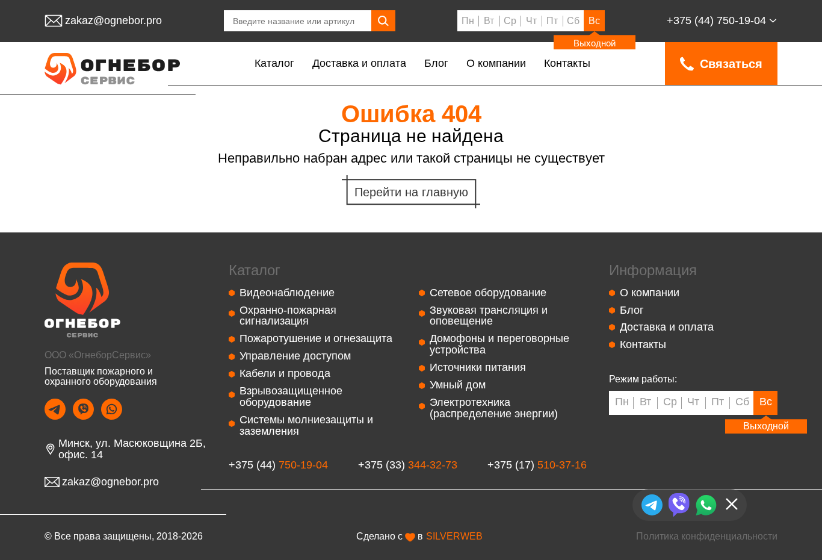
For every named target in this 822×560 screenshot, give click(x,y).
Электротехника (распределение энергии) (494, 408)
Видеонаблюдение (287, 293)
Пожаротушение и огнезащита (315, 338)
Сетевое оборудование (488, 293)
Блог (436, 63)
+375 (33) (407, 465)
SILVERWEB (454, 536)
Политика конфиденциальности (706, 536)
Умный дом (458, 385)
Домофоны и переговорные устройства (499, 344)
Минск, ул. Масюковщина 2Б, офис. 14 (132, 449)
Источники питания (478, 367)
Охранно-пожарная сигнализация (287, 316)
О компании (496, 63)
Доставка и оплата (359, 63)
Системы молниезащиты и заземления (306, 425)
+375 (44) (716, 20)
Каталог (274, 63)
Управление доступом (295, 356)
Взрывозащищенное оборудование (290, 396)
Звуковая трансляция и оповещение (489, 316)
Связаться (731, 63)
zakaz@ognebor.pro (113, 20)
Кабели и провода (284, 373)
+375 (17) (537, 465)
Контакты (567, 63)
